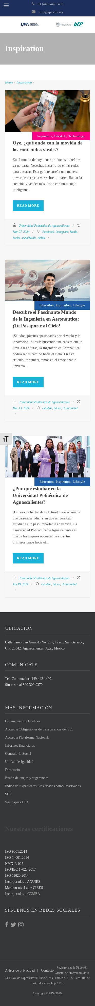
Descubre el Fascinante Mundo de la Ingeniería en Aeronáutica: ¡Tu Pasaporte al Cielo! (47, 281)
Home (9, 82)
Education (47, 305)
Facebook (48, 232)
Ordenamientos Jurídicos (22, 721)
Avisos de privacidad (20, 970)
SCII (8, 794)
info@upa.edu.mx (51, 12)
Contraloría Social (18, 754)
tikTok (41, 238)
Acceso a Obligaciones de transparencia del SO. (39, 729)
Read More (28, 205)
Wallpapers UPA (17, 802)
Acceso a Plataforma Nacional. (27, 737)
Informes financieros (20, 745)
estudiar (47, 408)
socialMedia (29, 238)
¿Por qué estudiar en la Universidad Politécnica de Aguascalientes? (47, 454)
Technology (76, 136)
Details (60, 124)
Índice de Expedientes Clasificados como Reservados (43, 786)
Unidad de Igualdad (19, 762)
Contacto (47, 970)
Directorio (12, 770)
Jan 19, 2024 (20, 584)
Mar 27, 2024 (21, 232)
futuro (57, 408)
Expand (34, 124)
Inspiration (24, 82)
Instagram (61, 232)
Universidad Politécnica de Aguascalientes (44, 225)
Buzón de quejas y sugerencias (26, 778)
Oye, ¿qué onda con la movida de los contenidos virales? (47, 108)
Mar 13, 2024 (21, 408)
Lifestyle (60, 136)
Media (73, 232)
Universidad (70, 408)
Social (16, 238)
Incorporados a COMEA (22, 894)
